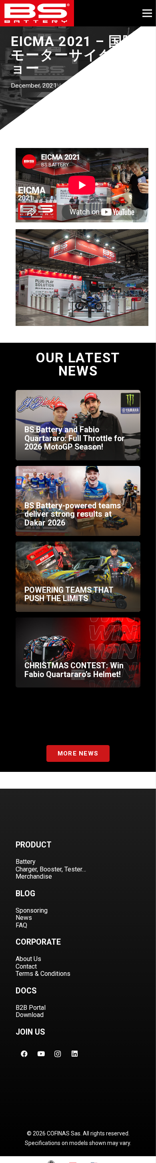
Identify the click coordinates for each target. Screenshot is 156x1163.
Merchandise (34, 876)
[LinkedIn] (74, 1053)
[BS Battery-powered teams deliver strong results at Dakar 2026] (78, 501)
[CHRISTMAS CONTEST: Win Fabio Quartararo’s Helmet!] (78, 652)
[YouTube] (40, 1053)
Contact (26, 966)
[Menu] (147, 13)
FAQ (21, 925)
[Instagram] (57, 1053)
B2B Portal (31, 1007)
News (24, 917)
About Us (28, 959)
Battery (26, 861)
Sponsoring (32, 910)
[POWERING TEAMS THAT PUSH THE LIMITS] (78, 577)
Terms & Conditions (43, 973)
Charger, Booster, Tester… (51, 869)
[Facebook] (24, 1053)
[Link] (37, 13)
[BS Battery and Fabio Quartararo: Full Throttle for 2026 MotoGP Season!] (78, 425)
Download (30, 1015)
